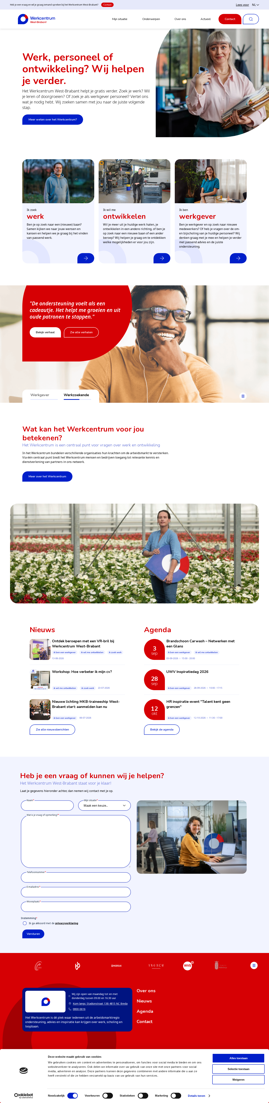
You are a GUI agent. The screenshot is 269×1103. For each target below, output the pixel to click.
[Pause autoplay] (243, 396)
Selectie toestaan (238, 1069)
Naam (30, 800)
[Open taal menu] (255, 5)
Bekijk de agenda (161, 730)
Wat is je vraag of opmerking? (42, 815)
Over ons (180, 19)
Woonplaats (33, 901)
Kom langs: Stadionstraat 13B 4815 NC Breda (98, 1004)
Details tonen (196, 1095)
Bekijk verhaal (45, 339)
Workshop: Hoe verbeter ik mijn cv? (82, 671)
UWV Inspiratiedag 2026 (187, 671)
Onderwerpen (151, 19)
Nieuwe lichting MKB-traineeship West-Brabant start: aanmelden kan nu (86, 704)
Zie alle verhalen (81, 339)
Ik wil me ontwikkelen (92, 652)
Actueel (206, 19)
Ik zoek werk (115, 652)
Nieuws (144, 1001)
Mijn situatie (119, 19)
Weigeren (238, 1079)
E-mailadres (33, 886)
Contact (107, 4)
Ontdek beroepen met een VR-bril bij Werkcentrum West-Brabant (83, 644)
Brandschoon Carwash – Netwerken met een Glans (200, 644)
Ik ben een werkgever (65, 652)
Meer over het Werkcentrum (47, 476)
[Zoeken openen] (251, 19)
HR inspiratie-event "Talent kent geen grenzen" (198, 704)
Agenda (145, 1011)
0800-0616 (79, 1009)
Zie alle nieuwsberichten (52, 730)
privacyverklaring (66, 923)
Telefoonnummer (36, 872)
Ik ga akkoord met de (53, 923)
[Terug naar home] (36, 19)
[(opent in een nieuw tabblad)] (38, 966)
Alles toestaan (238, 1058)
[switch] (107, 1096)
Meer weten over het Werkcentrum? (53, 120)
